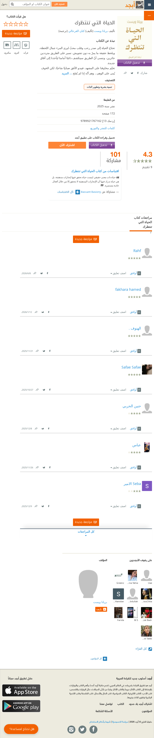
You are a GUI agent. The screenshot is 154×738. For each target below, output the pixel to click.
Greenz (120, 582)
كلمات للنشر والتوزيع (102, 128)
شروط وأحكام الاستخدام (100, 722)
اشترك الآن (67, 145)
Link (34, 272)
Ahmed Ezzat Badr (146, 620)
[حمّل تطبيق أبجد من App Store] (21, 690)
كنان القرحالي (76, 31)
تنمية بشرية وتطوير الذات (99, 87)
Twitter (132, 72)
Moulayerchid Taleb (146, 638)
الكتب (121, 703)
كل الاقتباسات (65, 192)
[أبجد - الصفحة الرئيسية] (129, 4)
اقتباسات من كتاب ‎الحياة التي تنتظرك (95, 171)
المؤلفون (147, 710)
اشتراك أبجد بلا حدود (140, 703)
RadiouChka (146, 601)
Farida (120, 620)
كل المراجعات (86, 531)
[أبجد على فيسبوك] (93, 730)
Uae (150, 582)
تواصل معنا (106, 703)
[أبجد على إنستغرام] (71, 730)
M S (136, 620)
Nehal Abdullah (132, 601)
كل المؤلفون (96, 658)
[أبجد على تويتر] (82, 730)
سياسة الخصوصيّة (120, 722)
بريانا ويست (100, 31)
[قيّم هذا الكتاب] (16, 24)
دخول (4, 4)
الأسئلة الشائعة (104, 710)
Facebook (138, 72)
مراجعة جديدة (13, 33)
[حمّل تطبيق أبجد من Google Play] (21, 706)
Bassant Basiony (91, 192)
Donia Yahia (132, 582)
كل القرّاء (142, 648)
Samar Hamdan (118, 601)
